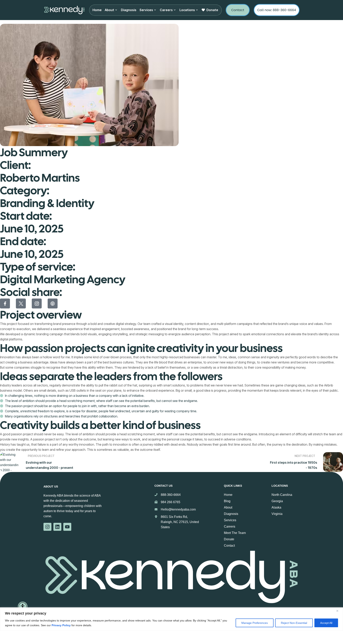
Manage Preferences (254, 622)
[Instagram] (47, 527)
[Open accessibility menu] (22, 606)
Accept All (326, 622)
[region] (171, 619)
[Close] (338, 610)
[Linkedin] (57, 527)
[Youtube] (67, 527)
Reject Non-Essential (294, 622)
